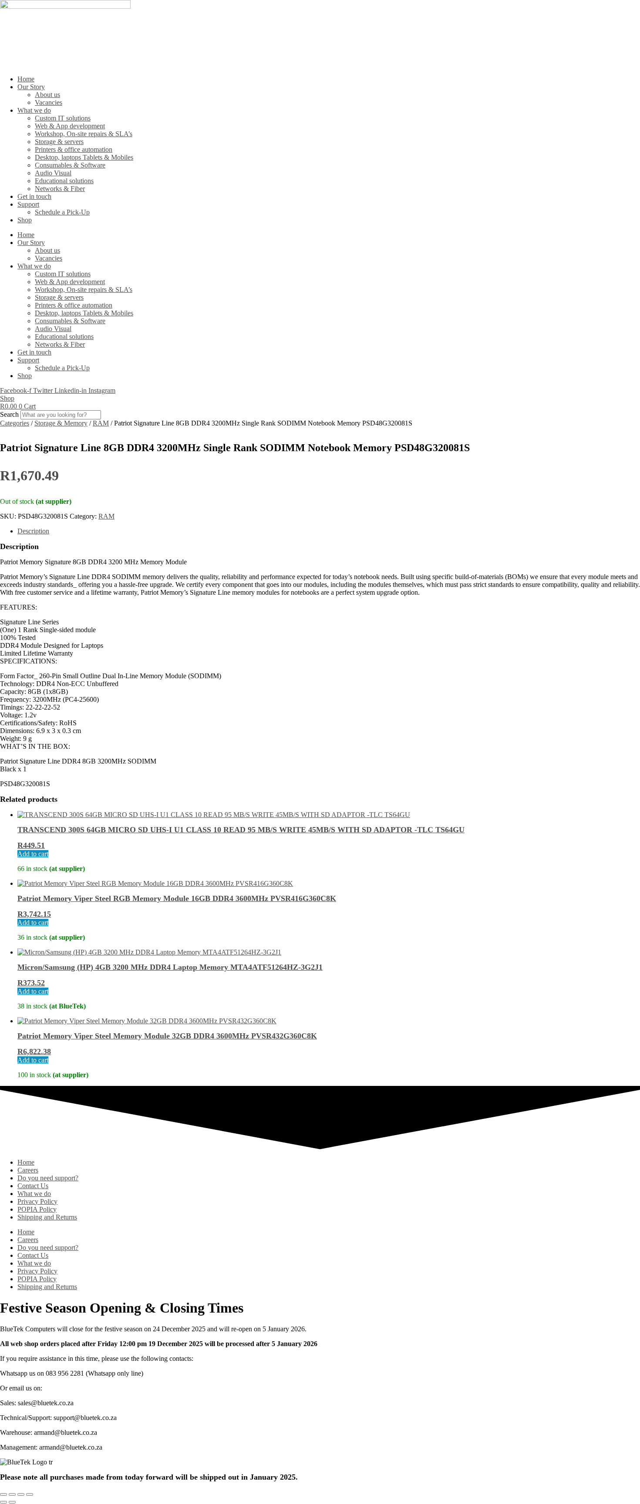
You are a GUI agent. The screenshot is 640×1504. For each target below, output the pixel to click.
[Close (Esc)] (29, 1494)
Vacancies (48, 102)
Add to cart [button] (32, 854)
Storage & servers (59, 141)
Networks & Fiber (60, 188)
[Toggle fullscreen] (12, 1494)
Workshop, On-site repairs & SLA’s (83, 133)
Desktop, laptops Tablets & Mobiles (84, 157)
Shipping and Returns (47, 1217)
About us (47, 94)
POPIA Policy (37, 1209)
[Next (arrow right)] (12, 1502)
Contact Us (32, 1185)
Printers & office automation (73, 149)
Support (28, 204)
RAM (101, 423)
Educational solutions (64, 180)
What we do (34, 110)
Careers (27, 1170)
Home (25, 79)
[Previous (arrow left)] (3, 1502)
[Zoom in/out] (3, 1494)
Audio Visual (53, 173)
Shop (24, 220)
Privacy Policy (37, 1201)
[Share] (20, 1494)
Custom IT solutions (63, 118)
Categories (14, 423)
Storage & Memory (61, 423)
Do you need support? (47, 1178)
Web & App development (70, 126)
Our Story (31, 86)
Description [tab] (33, 531)
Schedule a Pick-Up (62, 212)
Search (9, 414)
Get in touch (34, 196)
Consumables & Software (70, 165)
